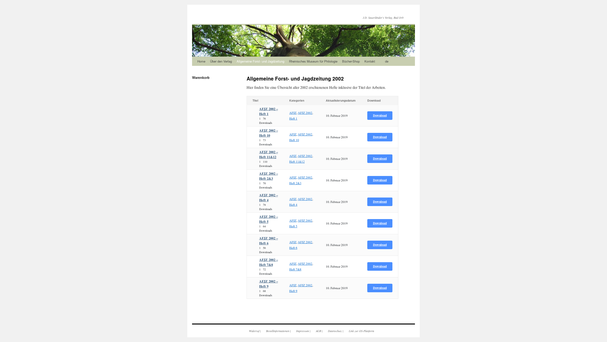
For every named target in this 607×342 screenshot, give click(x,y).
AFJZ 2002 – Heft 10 (268, 133)
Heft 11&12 (297, 161)
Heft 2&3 (295, 183)
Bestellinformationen (277, 331)
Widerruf (254, 331)
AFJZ (292, 113)
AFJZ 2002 (305, 113)
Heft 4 (293, 204)
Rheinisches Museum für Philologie (313, 61)
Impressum (302, 331)
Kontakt (369, 61)
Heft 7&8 (295, 269)
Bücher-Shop (351, 61)
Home (201, 61)
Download (380, 115)
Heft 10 (294, 140)
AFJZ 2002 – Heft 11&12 (268, 154)
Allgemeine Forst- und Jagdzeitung (260, 61)
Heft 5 (293, 226)
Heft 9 (293, 291)
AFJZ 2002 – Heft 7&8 (268, 262)
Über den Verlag (221, 61)
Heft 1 (293, 118)
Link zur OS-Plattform (361, 331)
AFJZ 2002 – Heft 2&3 (268, 176)
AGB (318, 331)
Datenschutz (335, 331)
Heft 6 (293, 248)
